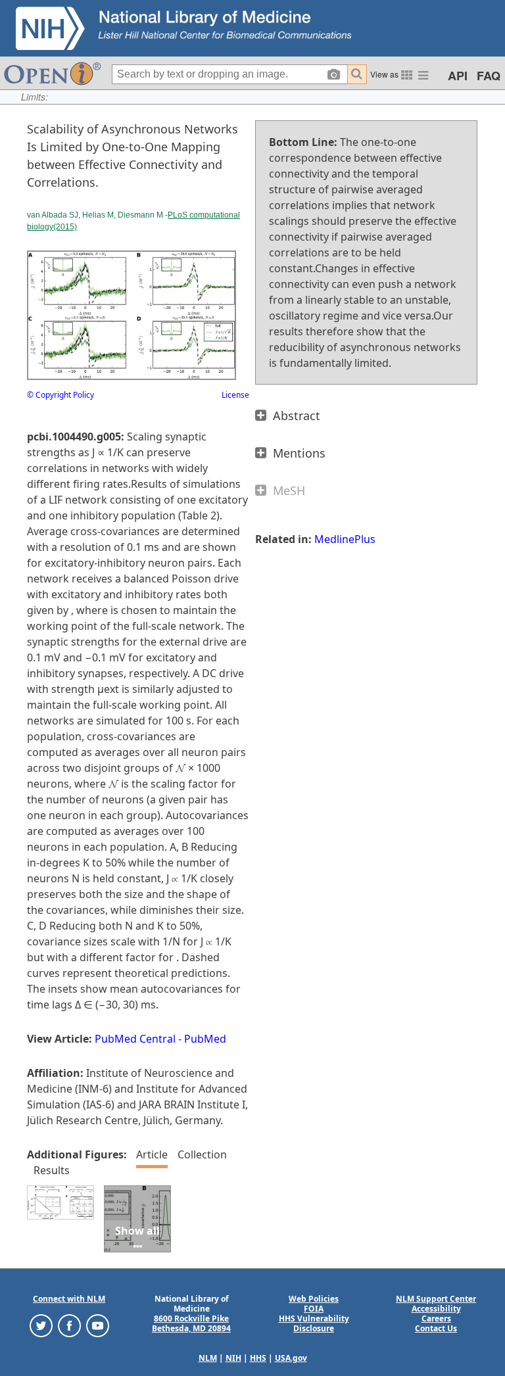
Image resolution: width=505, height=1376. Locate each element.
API (458, 75)
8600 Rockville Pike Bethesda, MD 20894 (191, 1323)
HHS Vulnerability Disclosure (314, 1323)
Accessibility (436, 1308)
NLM (208, 1358)
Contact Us (436, 1328)
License (235, 394)
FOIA (314, 1308)
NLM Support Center (436, 1298)
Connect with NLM (69, 1298)
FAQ (488, 75)
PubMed (205, 1039)
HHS (258, 1358)
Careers (436, 1318)
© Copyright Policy (60, 394)
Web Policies (314, 1298)
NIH (233, 1358)
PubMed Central (135, 1039)
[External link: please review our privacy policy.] (41, 1325)
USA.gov (291, 1358)
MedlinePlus (344, 539)
